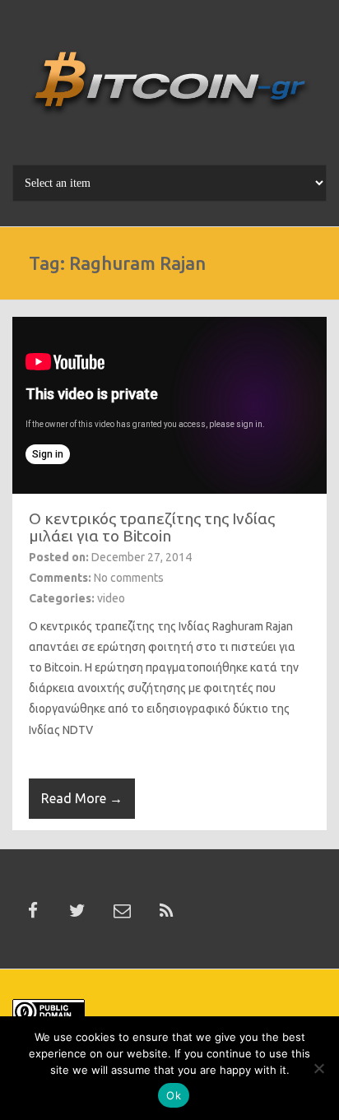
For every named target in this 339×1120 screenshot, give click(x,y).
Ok (173, 1095)
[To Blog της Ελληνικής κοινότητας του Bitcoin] (169, 88)
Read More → (82, 798)
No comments (129, 577)
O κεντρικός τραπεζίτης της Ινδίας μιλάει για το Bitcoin (152, 527)
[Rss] (166, 911)
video (111, 598)
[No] (318, 1068)
